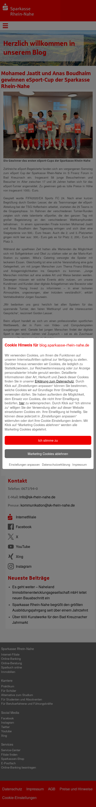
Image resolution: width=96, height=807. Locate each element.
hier (22, 403)
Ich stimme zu (48, 440)
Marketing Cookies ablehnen (48, 453)
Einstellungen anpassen (24, 464)
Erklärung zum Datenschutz (54, 381)
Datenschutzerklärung (56, 464)
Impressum (79, 464)
